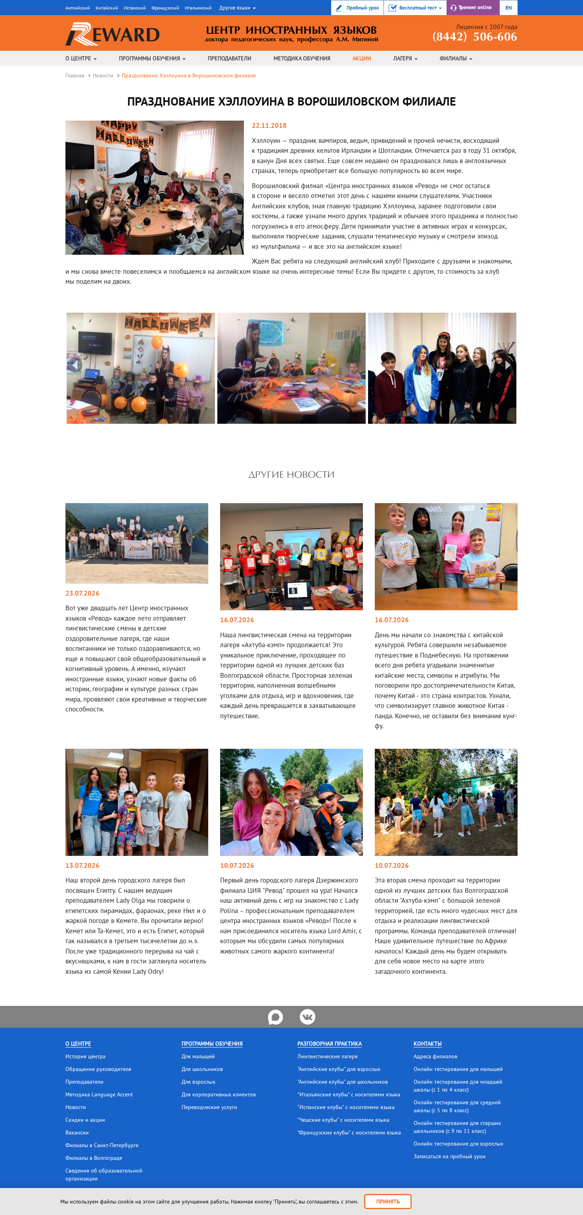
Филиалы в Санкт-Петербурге (101, 1145)
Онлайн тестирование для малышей (458, 1069)
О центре (79, 58)
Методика (302, 58)
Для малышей (198, 1056)
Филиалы (454, 58)
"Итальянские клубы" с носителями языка (348, 1094)
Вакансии (77, 1132)
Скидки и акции (85, 1119)
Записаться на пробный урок (450, 1156)
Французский (165, 8)
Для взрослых (198, 1081)
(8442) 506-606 (475, 37)
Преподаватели (229, 58)
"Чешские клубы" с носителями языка (343, 1119)
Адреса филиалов (435, 1056)
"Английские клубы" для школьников (342, 1081)
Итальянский (198, 8)
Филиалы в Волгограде (93, 1157)
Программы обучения (150, 58)
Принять (388, 1201)
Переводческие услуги (209, 1107)
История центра (85, 1056)
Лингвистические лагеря (327, 1056)
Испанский (135, 8)
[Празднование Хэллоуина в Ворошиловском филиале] (130, 367)
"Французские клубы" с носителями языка (349, 1132)
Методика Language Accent (99, 1094)
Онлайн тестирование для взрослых (458, 1143)
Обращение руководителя (98, 1069)
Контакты (428, 1043)
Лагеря (403, 58)
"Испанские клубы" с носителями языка (346, 1107)
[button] (236, 7)
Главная (74, 75)
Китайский (107, 8)
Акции (362, 58)
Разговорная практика (329, 1043)
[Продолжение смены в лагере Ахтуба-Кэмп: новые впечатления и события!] (291, 556)
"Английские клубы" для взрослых (338, 1069)
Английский (77, 8)
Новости (103, 75)
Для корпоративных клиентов (219, 1094)
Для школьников (202, 1069)
